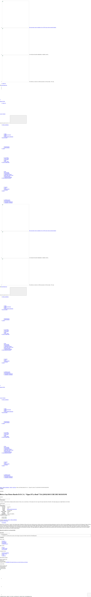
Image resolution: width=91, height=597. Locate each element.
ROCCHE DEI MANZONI (12, 509)
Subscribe (1, 537)
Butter (5, 160)
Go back (1, 488)
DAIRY (3, 148)
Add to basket (2, 505)
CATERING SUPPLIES (8, 202)
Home (1, 487)
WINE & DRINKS (5, 124)
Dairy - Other (6, 161)
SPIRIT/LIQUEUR (7, 134)
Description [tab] (4, 522)
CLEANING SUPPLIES (8, 201)
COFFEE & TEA (7, 199)
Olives (5, 188)
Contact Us (4, 83)
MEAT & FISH (4, 137)
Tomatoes (5, 187)
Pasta (5, 171)
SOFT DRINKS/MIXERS (8, 136)
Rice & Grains (6, 172)
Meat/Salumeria (6, 146)
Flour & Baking (6, 173)
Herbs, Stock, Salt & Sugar (8, 175)
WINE (5, 305)
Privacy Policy (4, 553)
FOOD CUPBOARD (5, 162)
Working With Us (5, 543)
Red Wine (14, 487)
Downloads (4, 542)
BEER (5, 135)
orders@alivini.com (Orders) (23, 562)
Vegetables (6, 361)
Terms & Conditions (5, 552)
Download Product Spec (4, 520)
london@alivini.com (14, 562)
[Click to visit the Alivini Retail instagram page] (10, 586)
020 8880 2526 (8, 562)
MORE (3, 190)
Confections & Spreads (8, 177)
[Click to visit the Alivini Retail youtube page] (10, 594)
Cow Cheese (6, 157)
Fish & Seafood (6, 147)
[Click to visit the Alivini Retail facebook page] (10, 578)
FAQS (3, 554)
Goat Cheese (6, 159)
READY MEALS (7, 200)
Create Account (4, 548)
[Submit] (18, 119)
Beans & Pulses (6, 463)
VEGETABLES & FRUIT (6, 178)
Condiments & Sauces (8, 174)
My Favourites (4, 549)
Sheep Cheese (6, 158)
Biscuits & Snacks (7, 176)
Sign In (3, 547)
